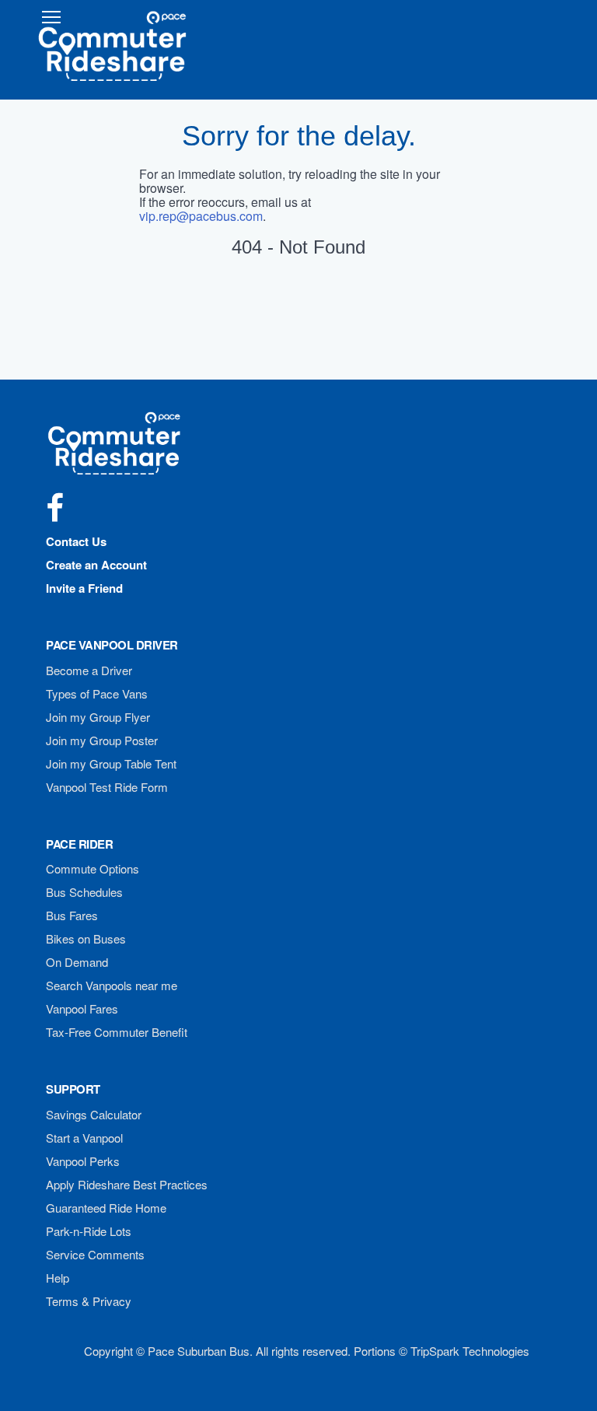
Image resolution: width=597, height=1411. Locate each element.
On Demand (77, 962)
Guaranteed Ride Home (106, 1207)
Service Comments (95, 1254)
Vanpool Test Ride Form (107, 787)
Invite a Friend (84, 588)
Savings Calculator (93, 1114)
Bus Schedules (84, 892)
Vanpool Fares (82, 1008)
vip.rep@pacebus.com (201, 216)
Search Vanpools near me (111, 985)
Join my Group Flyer (98, 717)
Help (57, 1277)
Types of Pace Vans (97, 693)
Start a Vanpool (84, 1137)
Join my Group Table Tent (111, 763)
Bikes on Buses (86, 938)
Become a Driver (89, 670)
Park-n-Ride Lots (88, 1231)
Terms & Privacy (88, 1301)
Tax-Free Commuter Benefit (116, 1032)
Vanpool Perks (83, 1161)
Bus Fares (72, 915)
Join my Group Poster (102, 740)
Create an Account (96, 564)
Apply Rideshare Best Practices (127, 1184)
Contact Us (76, 541)
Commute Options (92, 868)
